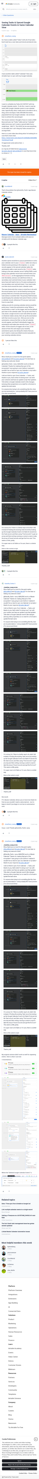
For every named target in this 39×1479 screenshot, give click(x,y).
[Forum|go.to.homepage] (12, 4)
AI (9, 1307)
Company (11, 1402)
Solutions (11, 1315)
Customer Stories (14, 1365)
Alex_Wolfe (11, 1270)
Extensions (12, 1299)
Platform (11, 1286)
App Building (13, 1303)
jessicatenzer (11, 1252)
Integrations (12, 1294)
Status (10, 1419)
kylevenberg (11, 1247)
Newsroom (12, 1423)
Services (11, 1382)
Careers (11, 1411)
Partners (11, 1377)
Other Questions (8, 15)
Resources (12, 1373)
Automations (6, 1206)
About (10, 1406)
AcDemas (10, 1264)
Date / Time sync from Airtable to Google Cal (16, 1204)
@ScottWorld (17, 151)
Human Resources (15, 1332)
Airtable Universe (14, 1398)
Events (10, 1352)
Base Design (6, 1212)
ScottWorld (8, 186)
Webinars (11, 1369)
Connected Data (14, 1311)
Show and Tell (6, 1228)
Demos (11, 1361)
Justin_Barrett (9, 257)
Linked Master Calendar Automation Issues (16, 1231)
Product (11, 1319)
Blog (10, 1415)
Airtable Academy (14, 1348)
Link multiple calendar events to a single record (17, 1209)
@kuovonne (23, 149)
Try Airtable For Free (15, 1427)
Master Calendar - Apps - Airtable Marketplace (19, 234)
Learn (10, 1344)
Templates (12, 1394)
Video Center (13, 1357)
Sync (4, 159)
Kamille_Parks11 (10, 583)
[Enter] (3, 9)
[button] (2, 4)
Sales (10, 1336)
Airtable (8, 197)
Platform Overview (15, 1290)
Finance (11, 1340)
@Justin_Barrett (7, 151)
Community (12, 1390)
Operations (12, 1328)
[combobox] (19, 9)
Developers (12, 1386)
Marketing (12, 1323)
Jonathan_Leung (10, 36)
